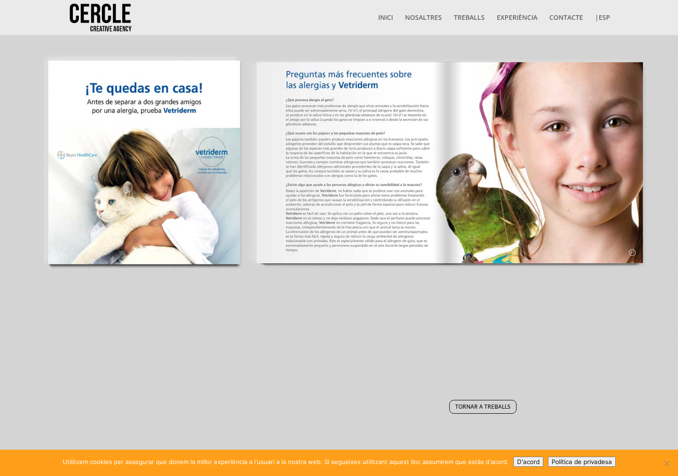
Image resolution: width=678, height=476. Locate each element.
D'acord (528, 461)
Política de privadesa (582, 461)
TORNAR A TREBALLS (483, 407)
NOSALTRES (423, 18)
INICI (385, 18)
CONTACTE (566, 18)
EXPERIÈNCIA (517, 18)
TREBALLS (469, 18)
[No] (666, 463)
